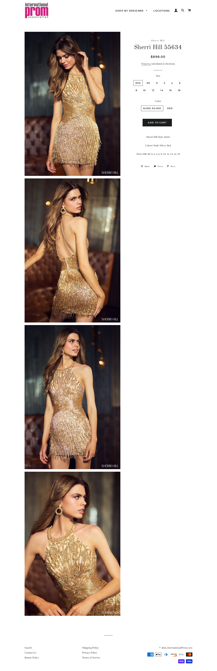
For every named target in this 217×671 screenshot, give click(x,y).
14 (161, 90)
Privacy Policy (89, 652)
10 (144, 90)
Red (170, 108)
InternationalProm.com (179, 647)
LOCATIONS (161, 10)
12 (153, 90)
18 (179, 90)
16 (170, 90)
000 (138, 83)
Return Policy (32, 657)
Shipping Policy (90, 647)
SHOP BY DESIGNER (129, 10)
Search (28, 647)
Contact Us (30, 652)
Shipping (146, 63)
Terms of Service (91, 657)
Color (158, 101)
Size (158, 75)
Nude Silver (152, 108)
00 (148, 83)
